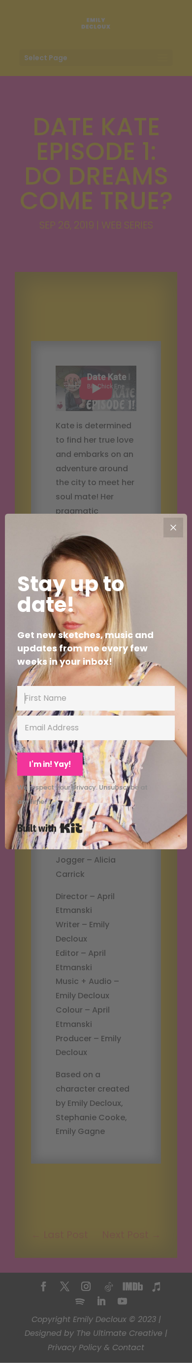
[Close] (173, 527)
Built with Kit (50, 828)
